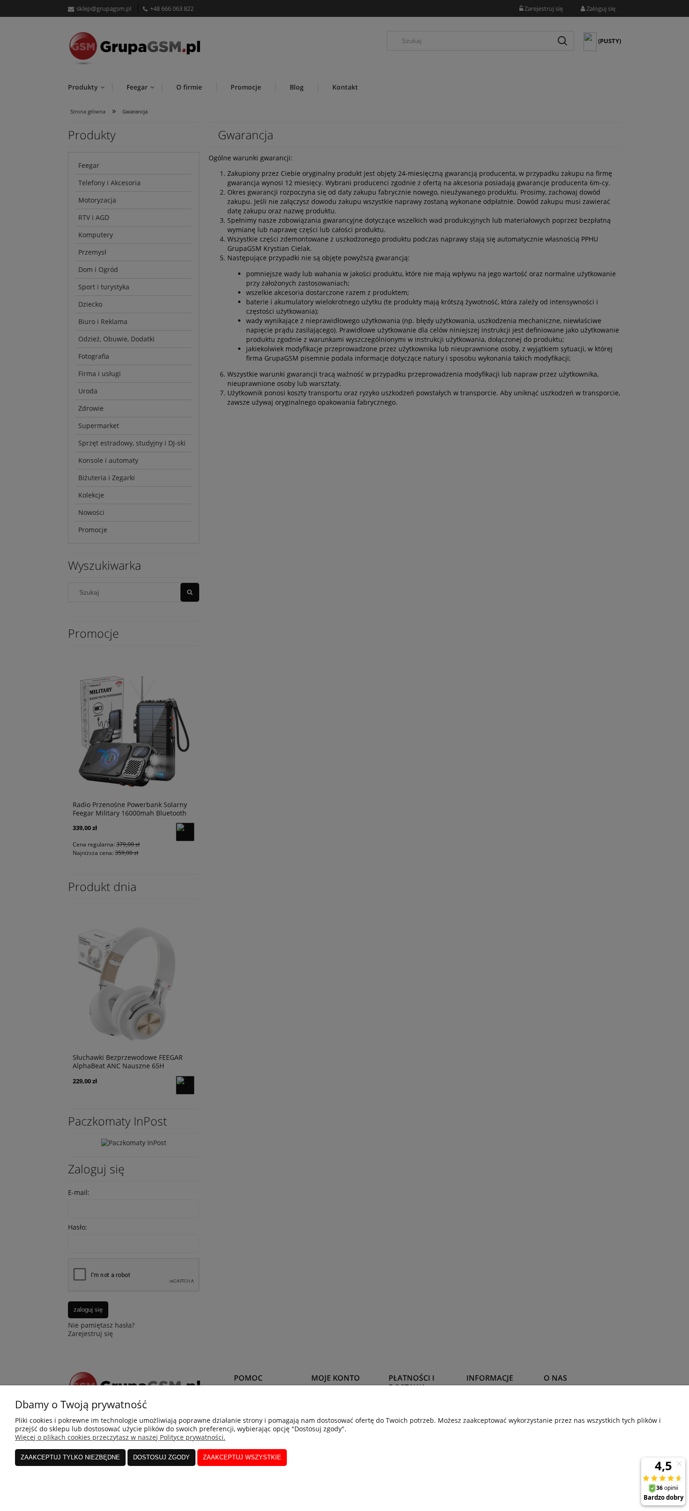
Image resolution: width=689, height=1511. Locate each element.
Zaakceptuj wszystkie (242, 1457)
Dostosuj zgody (161, 1457)
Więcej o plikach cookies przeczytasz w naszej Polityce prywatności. (120, 1437)
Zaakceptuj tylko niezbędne (70, 1457)
